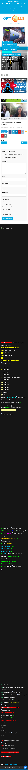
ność (14, 556)
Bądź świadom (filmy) (8, 745)
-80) (2, 745)
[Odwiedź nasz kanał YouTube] (2, 136)
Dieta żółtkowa (15, 6)
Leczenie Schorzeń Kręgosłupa (19, 3)
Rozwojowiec (8, 96)
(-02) (2, 687)
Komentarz (5, 161)
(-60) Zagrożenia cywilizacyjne (8, 720)
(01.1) (12, 563)
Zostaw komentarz (7, 66)
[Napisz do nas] (5, 136)
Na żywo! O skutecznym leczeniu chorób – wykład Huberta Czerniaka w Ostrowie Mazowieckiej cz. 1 (24, 142)
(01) (2, 566)
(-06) (2, 700)
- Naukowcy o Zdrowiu (6, 546)
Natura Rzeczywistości (8, 397)
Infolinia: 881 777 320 (20, 8)
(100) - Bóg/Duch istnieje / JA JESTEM (10, 347)
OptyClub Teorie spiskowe (9, 687)
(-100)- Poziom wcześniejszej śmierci (10, 752)
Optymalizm (22, 6)
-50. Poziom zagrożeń (7, 41)
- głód (2, 735)
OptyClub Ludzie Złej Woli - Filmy (11, 740)
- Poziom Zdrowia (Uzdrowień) (9, 358)
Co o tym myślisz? (7, 51)
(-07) (2, 702)
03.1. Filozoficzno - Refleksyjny (9, 49)
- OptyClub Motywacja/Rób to (8, 538)
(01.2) (16, 561)
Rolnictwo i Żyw (7, 556)
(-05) (2, 697)
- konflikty (3, 730)
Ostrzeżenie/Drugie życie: (9, 748)
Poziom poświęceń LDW (9, 350)
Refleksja (5, 764)
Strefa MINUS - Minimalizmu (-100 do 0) (11, 54)
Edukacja (7, 543)
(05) (2, 533)
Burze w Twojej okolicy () (8, 715)
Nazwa (4, 176)
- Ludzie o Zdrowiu (5, 551)
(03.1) (16, 538)
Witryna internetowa (5, 191)
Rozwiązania (15, 764)
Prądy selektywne (6, 6)
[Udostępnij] (10, 132)
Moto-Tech (6, 407)
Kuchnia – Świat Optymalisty (9, 8)
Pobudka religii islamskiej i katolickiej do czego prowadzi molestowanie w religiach (5, 142)
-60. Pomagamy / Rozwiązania (9, 44)
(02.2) (12, 548)
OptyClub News (15, 64)
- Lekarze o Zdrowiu (6, 548)
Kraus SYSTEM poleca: (6, 3)
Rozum (10, 764)
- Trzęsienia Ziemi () (7, 717)
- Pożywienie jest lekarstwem (8, 561)
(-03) (2, 692)
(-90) (2, 748)
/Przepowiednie (20, 687)
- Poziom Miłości (6, 353)
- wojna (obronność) (6, 732)
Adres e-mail (5, 183)
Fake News (5, 684)
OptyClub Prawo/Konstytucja (10, 694)
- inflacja (3, 727)
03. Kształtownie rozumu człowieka (10, 46)
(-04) (2, 694)
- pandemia (3, 725)
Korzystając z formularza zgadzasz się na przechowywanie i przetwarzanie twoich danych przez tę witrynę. (7, 207)
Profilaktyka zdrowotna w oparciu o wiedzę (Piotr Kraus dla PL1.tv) (13, 109)
